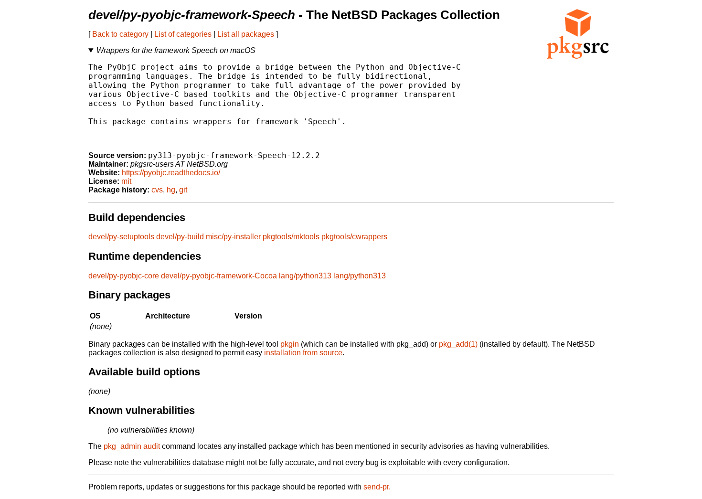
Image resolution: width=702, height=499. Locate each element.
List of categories (183, 34)
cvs (157, 190)
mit (126, 181)
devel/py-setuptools (121, 237)
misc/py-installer (233, 237)
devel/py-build (180, 237)
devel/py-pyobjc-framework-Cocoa (219, 276)
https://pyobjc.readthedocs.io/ (171, 173)
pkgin (289, 344)
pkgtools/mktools (291, 237)
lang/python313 (305, 276)
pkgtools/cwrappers (354, 237)
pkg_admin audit (132, 446)
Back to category (120, 34)
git (183, 190)
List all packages (245, 34)
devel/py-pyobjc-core (123, 276)
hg (171, 190)
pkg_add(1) (458, 344)
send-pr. (377, 487)
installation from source (303, 353)
